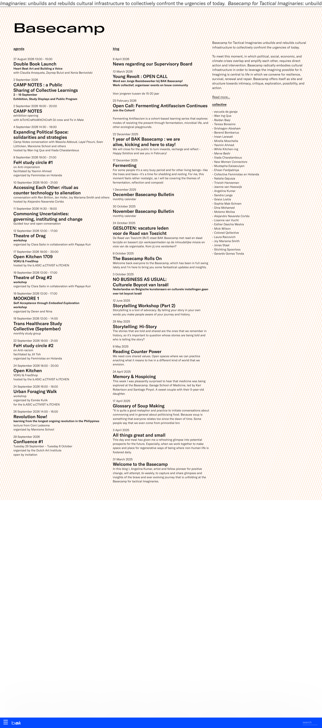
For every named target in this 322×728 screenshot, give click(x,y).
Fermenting (124, 165)
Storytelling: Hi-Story (135, 326)
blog (116, 49)
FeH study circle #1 (33, 162)
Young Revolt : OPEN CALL (140, 76)
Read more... (221, 97)
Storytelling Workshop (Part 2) (144, 305)
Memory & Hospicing (134, 376)
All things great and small (139, 435)
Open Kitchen (27, 370)
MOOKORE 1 (26, 298)
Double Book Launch (34, 63)
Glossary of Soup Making (138, 405)
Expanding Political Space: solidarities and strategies (41, 134)
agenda (18, 49)
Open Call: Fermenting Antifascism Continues (160, 105)
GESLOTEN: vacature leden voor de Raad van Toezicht (140, 230)
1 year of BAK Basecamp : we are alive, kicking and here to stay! (146, 141)
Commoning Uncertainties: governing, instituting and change (47, 216)
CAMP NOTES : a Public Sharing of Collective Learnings (45, 87)
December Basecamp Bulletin (143, 194)
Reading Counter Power (137, 351)
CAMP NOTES (27, 111)
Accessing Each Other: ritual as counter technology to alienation (47, 189)
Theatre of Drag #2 (32, 277)
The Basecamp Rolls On (137, 258)
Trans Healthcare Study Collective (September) (37, 326)
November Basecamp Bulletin (143, 211)
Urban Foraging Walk (35, 391)
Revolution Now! (30, 416)
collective (219, 104)
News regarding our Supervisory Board (152, 63)
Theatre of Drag (29, 235)
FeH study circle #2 (33, 345)
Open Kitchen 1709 (33, 256)
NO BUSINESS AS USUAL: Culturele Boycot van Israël (140, 281)
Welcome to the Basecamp (140, 464)
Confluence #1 (28, 441)
